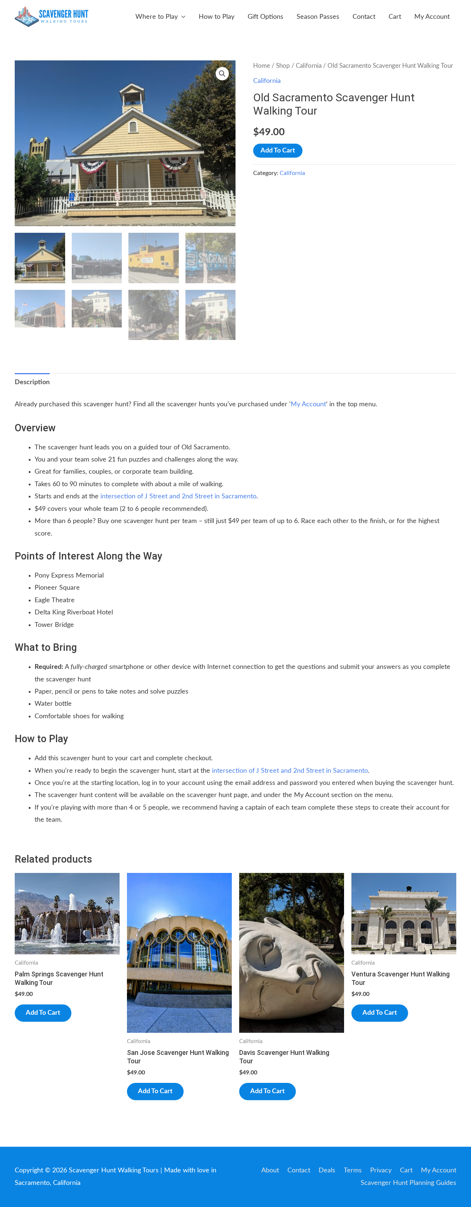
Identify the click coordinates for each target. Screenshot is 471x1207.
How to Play (216, 17)
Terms (353, 1170)
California (309, 66)
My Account (432, 17)
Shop (283, 66)
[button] (222, 73)
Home (261, 66)
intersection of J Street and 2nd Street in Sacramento (178, 496)
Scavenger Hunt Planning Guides (408, 1183)
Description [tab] (32, 382)
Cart (395, 17)
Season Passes (318, 17)
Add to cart (278, 150)
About (270, 1170)
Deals (327, 1170)
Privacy (381, 1170)
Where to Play (156, 17)
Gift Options (265, 17)
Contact (364, 17)
